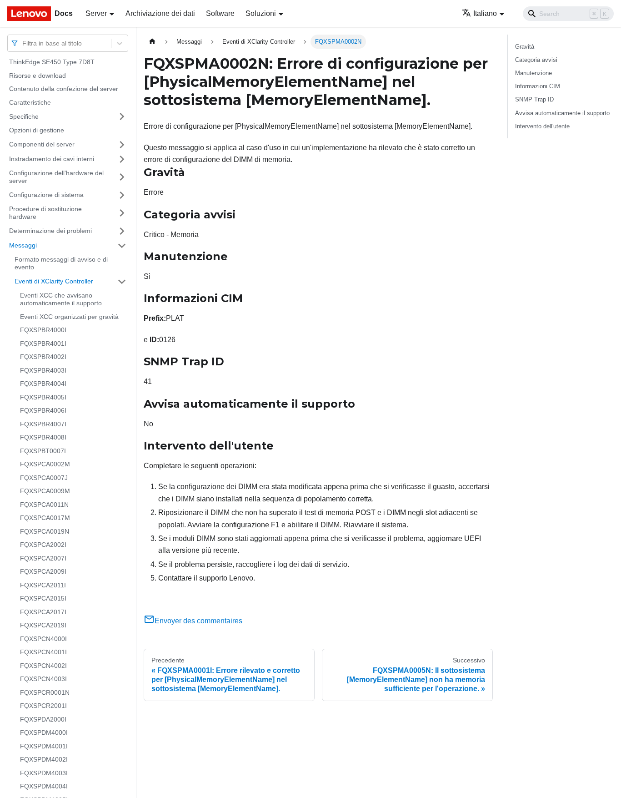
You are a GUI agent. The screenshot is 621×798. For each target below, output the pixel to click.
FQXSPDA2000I (43, 719)
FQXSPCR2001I (43, 705)
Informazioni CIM (537, 86)
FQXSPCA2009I (43, 571)
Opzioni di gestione (36, 130)
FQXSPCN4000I (43, 638)
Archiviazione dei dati (160, 13)
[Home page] (152, 42)
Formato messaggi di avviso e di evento (61, 263)
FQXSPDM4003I (44, 773)
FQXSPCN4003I (43, 678)
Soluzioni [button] (260, 13)
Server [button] (96, 13)
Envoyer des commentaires (198, 621)
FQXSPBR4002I (43, 356)
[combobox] (23, 43)
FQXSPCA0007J (44, 477)
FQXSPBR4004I (43, 383)
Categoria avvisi (536, 59)
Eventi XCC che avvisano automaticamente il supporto (61, 299)
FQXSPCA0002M (45, 464)
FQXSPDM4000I (44, 732)
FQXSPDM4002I (44, 759)
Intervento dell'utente (542, 126)
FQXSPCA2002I (43, 544)
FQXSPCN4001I (43, 652)
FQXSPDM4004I (44, 786)
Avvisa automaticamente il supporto (562, 113)
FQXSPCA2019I (43, 625)
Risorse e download (37, 75)
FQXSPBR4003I (43, 370)
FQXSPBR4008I (43, 437)
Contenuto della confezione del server (63, 88)
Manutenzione (533, 73)
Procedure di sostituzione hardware (45, 213)
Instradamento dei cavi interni (51, 158)
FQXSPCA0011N (44, 504)
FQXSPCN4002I (43, 665)
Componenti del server (42, 144)
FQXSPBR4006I (43, 410)
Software (220, 13)
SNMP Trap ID (534, 99)
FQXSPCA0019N (44, 531)
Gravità (524, 46)
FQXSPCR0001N (45, 692)
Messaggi (23, 245)
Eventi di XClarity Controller (54, 281)
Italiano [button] (485, 13)
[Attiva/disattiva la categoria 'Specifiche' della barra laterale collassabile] (122, 116)
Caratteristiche (30, 102)
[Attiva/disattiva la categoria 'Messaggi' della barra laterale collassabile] (122, 245)
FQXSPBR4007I (43, 424)
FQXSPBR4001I (43, 343)
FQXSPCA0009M (45, 491)
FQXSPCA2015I (43, 598)
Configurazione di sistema (46, 194)
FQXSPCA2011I (43, 585)
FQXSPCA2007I (43, 558)
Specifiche (24, 116)
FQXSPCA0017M (45, 517)
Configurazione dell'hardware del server (56, 177)
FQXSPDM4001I (44, 746)
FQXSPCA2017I (43, 612)
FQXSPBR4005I (43, 397)
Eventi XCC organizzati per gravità (69, 316)
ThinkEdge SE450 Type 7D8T (52, 62)
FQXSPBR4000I (43, 329)
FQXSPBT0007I (43, 451)
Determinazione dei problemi (50, 230)
